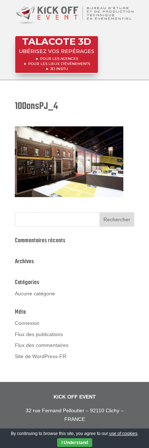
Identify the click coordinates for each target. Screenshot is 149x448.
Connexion (27, 323)
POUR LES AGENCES (59, 58)
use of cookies (123, 433)
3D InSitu (59, 68)
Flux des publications (39, 334)
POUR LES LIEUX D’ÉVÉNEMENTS (59, 63)
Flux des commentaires (41, 345)
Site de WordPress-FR (40, 356)
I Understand (74, 442)
